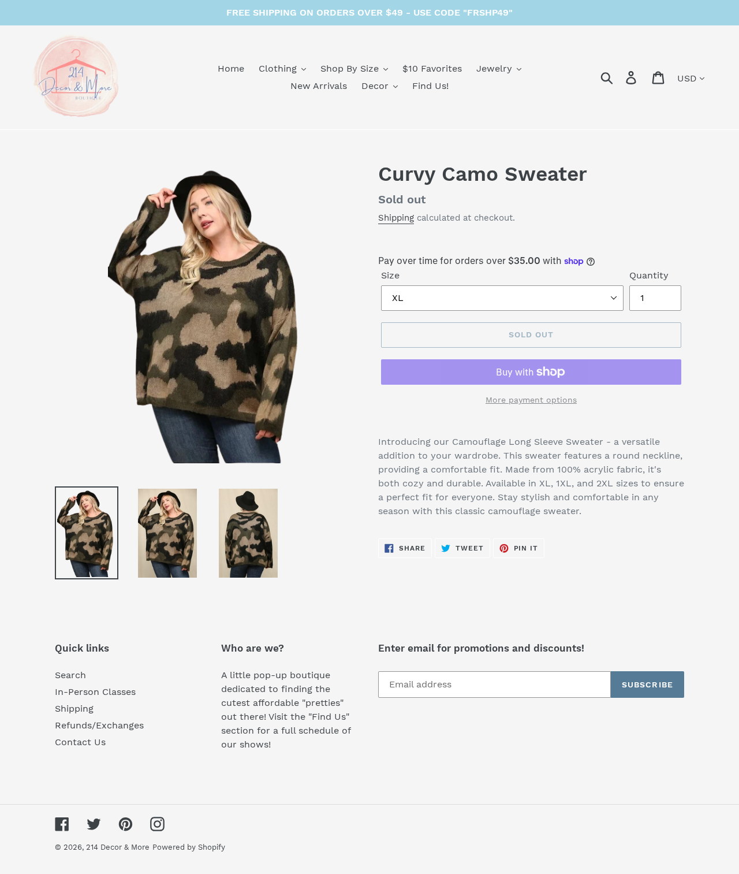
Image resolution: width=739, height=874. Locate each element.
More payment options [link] (531, 399)
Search (70, 675)
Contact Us (80, 742)
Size (390, 275)
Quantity (649, 275)
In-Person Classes (95, 691)
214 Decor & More (118, 847)
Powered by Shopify (188, 847)
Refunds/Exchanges (99, 725)
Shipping (396, 218)
